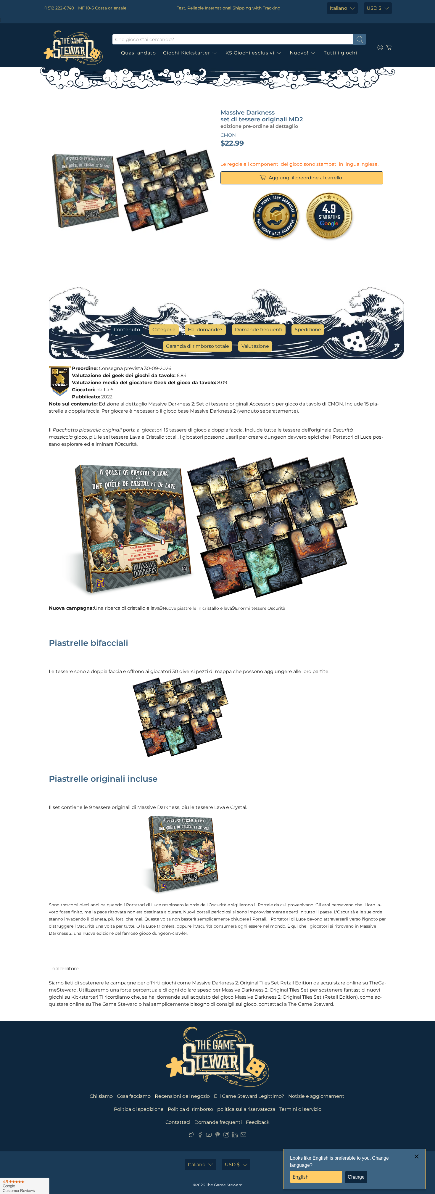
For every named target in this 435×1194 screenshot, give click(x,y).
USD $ (374, 8)
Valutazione (255, 346)
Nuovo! (299, 53)
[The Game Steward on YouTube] (209, 1136)
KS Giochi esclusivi (249, 53)
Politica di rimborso (190, 1109)
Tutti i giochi (340, 53)
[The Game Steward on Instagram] (226, 1136)
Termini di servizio (300, 1109)
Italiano (338, 8)
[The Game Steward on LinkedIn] (235, 1136)
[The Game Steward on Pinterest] (217, 1136)
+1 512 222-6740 (58, 8)
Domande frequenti (258, 329)
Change (356, 1176)
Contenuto (127, 329)
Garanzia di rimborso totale (197, 346)
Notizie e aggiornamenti (317, 1096)
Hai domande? (205, 329)
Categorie (163, 329)
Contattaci (177, 1122)
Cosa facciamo (134, 1096)
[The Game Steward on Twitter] (191, 1136)
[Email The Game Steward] (243, 1136)
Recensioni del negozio (182, 1096)
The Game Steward (224, 1184)
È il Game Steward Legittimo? (249, 1096)
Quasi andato (138, 53)
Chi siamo (101, 1096)
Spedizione (308, 329)
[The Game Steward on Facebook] (200, 1136)
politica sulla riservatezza (246, 1109)
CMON (228, 135)
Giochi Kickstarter (186, 53)
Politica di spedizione (139, 1109)
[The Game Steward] (73, 47)
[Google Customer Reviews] (24, 1186)
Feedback (258, 1122)
